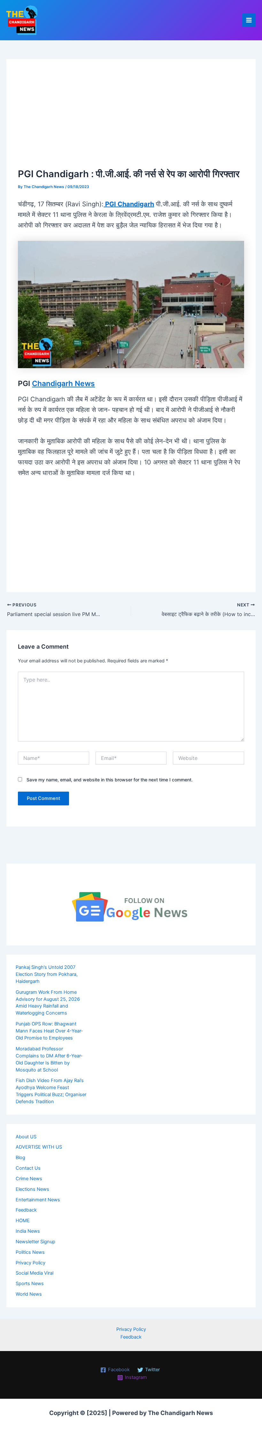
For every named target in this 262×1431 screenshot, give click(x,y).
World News (29, 1294)
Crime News (29, 1179)
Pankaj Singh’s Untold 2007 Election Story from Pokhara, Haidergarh (47, 974)
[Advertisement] (131, 118)
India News (28, 1231)
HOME (23, 1220)
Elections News (32, 1189)
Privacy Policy (30, 1263)
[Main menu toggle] (249, 20)
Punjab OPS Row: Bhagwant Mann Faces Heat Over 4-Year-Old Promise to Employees (49, 1031)
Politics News (30, 1252)
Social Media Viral (34, 1273)
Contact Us (28, 1168)
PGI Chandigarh (129, 204)
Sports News (30, 1283)
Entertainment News (38, 1200)
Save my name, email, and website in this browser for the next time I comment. (110, 779)
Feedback (26, 1210)
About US (26, 1137)
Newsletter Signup (35, 1242)
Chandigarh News (63, 383)
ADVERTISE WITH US (39, 1147)
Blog (20, 1157)
